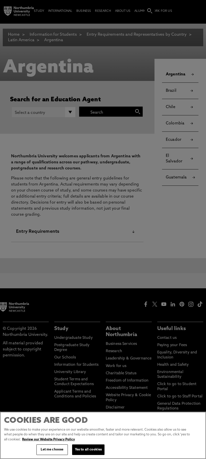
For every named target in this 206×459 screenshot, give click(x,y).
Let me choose (52, 449)
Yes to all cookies (88, 449)
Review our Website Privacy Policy (48, 439)
